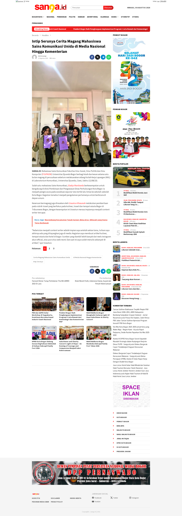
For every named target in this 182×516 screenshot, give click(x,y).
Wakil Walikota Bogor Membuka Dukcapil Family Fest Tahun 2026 (96, 343)
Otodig (126, 191)
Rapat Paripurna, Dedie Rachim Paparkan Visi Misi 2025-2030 (131, 332)
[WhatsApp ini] (108, 57)
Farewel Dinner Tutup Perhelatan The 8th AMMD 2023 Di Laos (50, 281)
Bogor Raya (128, 219)
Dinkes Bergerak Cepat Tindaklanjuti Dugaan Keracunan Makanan (130, 347)
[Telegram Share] (103, 57)
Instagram (135, 498)
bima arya (120, 426)
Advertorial (126, 256)
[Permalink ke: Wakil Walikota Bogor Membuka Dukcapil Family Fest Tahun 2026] (98, 333)
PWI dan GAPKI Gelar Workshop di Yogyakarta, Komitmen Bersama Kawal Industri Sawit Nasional (42, 316)
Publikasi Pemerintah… (132, 260)
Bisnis (124, 247)
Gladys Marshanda (76, 185)
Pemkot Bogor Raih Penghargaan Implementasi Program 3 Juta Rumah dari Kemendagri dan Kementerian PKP (91, 29)
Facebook (98, 498)
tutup (27, 1)
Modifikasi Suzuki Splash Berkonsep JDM (134, 233)
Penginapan (132, 200)
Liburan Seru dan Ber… (131, 289)
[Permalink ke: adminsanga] (34, 57)
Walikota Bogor (123, 430)
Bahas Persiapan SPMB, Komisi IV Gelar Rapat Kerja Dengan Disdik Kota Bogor (130, 359)
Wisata (139, 200)
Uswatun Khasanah (77, 203)
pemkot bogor (123, 422)
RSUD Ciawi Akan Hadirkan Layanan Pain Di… (135, 224)
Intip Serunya (38, 261)
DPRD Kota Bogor (124, 443)
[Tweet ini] (97, 57)
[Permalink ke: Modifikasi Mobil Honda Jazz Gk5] (131, 177)
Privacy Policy (57, 502)
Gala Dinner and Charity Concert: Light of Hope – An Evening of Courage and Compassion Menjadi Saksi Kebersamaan (70, 346)
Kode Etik (36, 498)
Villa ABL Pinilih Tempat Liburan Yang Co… (133, 203)
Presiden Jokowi (124, 451)
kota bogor (122, 417)
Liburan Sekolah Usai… (131, 250)
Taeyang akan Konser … (132, 279)
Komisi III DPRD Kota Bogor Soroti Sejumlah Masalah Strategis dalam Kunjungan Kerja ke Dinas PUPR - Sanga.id (130, 341)
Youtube (97, 502)
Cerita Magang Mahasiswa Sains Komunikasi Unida (51, 257)
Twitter (115, 498)
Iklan (125, 200)
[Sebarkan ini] (92, 57)
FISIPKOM (46, 174)
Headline (135, 219)
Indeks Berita (75, 498)
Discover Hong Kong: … (131, 298)
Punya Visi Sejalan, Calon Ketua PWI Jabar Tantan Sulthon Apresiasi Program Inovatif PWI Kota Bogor (131, 320)
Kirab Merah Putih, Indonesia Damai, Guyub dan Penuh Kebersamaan (93, 281)
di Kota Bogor (123, 447)
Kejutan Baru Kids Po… (131, 270)
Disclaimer (55, 498)
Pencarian (108, 7)
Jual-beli (137, 275)
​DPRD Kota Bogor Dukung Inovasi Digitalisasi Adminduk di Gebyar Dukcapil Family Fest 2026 (44, 344)
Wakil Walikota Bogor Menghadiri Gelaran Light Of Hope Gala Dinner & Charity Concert (98, 316)
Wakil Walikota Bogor (126, 434)
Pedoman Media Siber (40, 502)
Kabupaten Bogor (128, 258)
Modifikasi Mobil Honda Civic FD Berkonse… (136, 213)
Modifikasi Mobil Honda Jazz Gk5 (135, 194)
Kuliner (136, 294)
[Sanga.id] (50, 7)
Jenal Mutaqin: (123, 439)
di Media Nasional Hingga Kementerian (87, 257)
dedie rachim (122, 413)
